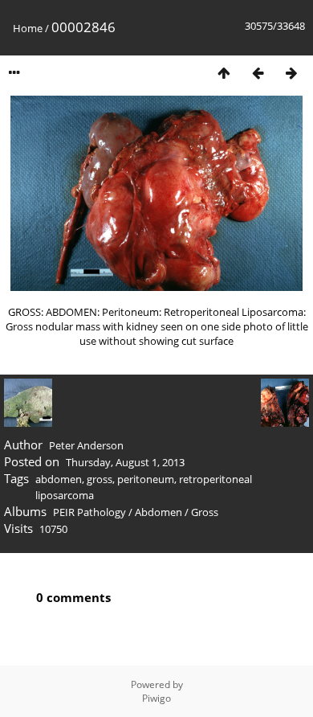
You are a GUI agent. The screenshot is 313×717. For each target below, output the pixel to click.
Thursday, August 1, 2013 (125, 462)
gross (99, 479)
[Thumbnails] (224, 73)
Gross (204, 512)
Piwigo (156, 698)
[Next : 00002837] (291, 73)
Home (28, 28)
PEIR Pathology (89, 512)
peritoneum (145, 479)
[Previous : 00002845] (257, 73)
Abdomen (158, 512)
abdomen (58, 479)
